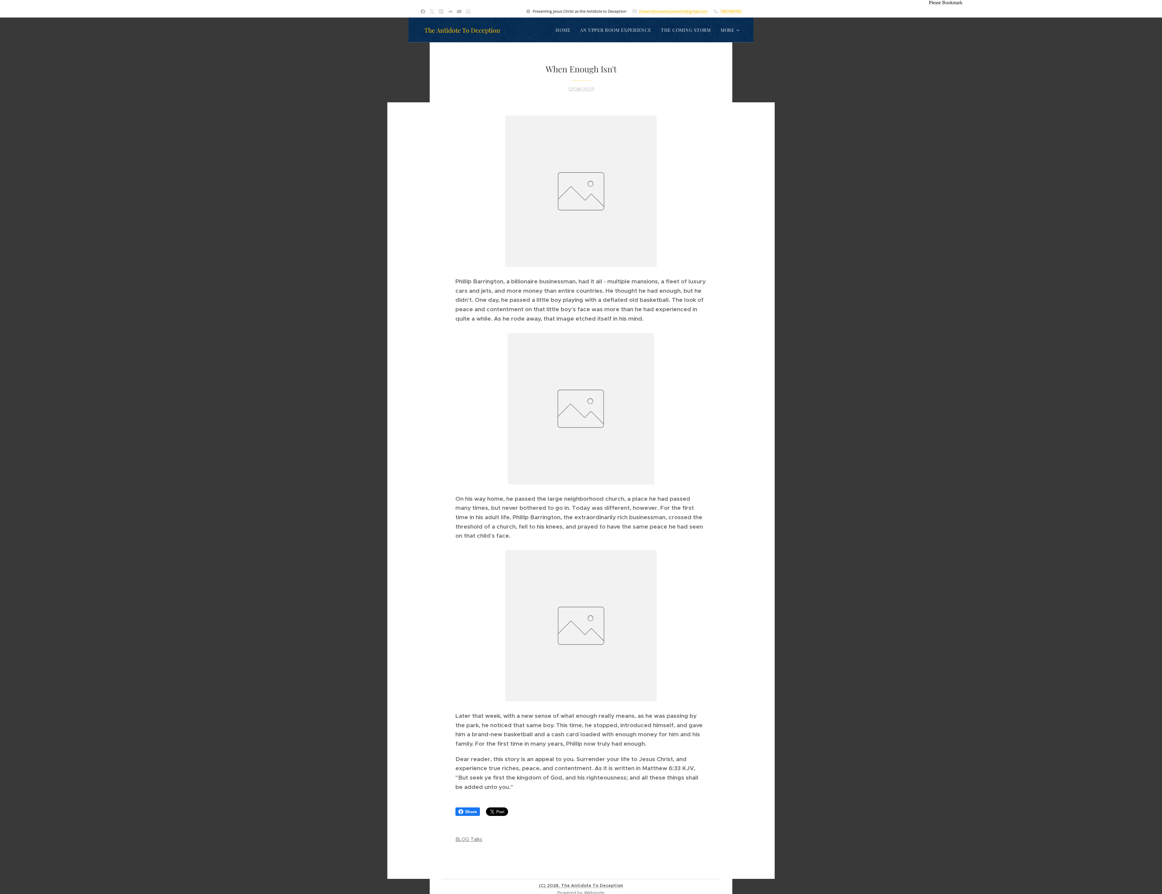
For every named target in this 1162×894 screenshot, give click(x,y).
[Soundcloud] (450, 11)
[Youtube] (459, 11)
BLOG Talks (468, 839)
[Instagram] (441, 11)
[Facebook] (423, 11)
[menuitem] (564, 30)
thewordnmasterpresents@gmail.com (673, 11)
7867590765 (730, 11)
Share (471, 811)
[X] (432, 11)
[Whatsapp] (468, 11)
